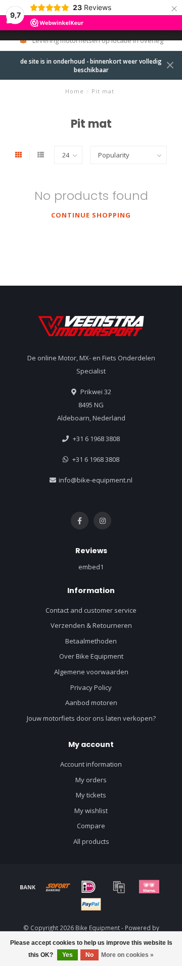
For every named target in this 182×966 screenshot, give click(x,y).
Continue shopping (91, 215)
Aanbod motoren (91, 702)
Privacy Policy (91, 687)
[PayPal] (91, 904)
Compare (91, 825)
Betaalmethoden (91, 641)
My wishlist (91, 810)
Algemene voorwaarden (91, 671)
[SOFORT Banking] (58, 886)
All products (91, 841)
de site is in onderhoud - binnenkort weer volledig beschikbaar (91, 65)
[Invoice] (118, 886)
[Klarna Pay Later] (149, 886)
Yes (67, 954)
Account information (91, 764)
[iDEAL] (88, 886)
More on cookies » (127, 954)
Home (74, 91)
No (89, 954)
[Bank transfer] (27, 886)
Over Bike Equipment (91, 656)
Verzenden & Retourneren (91, 625)
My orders (91, 779)
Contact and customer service (91, 610)
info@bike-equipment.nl (95, 480)
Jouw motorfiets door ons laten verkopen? (91, 718)
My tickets (91, 794)
